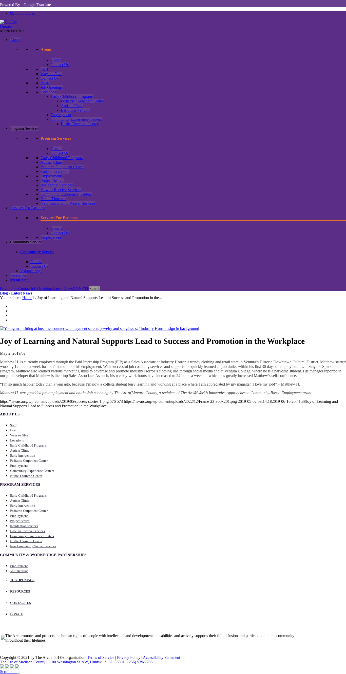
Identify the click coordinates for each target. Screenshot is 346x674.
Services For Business (27, 208)
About (15, 39)
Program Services (24, 128)
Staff (44, 69)
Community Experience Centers (76, 119)
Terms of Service (100, 657)
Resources (18, 275)
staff (13, 425)
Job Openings (52, 87)
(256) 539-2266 (139, 662)
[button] (12, 31)
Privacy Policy (128, 657)
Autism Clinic (72, 105)
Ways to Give (51, 74)
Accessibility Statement (161, 657)
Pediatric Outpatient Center (82, 101)
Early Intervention (75, 110)
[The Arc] (8, 22)
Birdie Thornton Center (79, 124)
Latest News (63, 288)
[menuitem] (178, 280)
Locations (48, 92)
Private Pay (9, 288)
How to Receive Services (61, 189)
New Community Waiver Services (68, 203)
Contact (24, 288)
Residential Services (57, 185)
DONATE (81, 288)
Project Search (52, 180)
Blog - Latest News (16, 293)
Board (45, 83)
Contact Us (60, 64)
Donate (6, 26)
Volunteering (30, 271)
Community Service (26, 242)
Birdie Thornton (53, 199)
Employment (61, 115)
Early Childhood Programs (72, 96)
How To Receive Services (27, 531)
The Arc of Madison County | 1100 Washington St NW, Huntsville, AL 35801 (62, 662)
